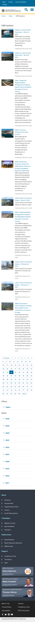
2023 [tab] (7, 440)
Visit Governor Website (8, 574)
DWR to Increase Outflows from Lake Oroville (21, 132)
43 (15, 376)
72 (3, 390)
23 (31, 365)
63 (31, 383)
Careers (6, 510)
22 (27, 365)
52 (19, 379)
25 (7, 369)
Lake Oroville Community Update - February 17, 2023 (23, 285)
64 (3, 386)
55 (31, 379)
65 (7, 386)
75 (15, 390)
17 (7, 365)
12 (18, 362)
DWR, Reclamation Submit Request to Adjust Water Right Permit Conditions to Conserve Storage (23, 308)
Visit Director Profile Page (8, 595)
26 (11, 369)
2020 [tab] (7, 461)
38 (27, 372)
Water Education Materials (13, 543)
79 (31, 390)
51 (15, 379)
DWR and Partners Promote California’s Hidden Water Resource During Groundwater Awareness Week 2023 (22, 166)
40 (3, 376)
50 (11, 379)
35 (15, 372)
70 (27, 386)
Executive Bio (8, 503)
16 (3, 365)
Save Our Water (9, 526)
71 (31, 386)
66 (11, 386)
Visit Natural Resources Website (10, 584)
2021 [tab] (7, 454)
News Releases (9, 540)
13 (22, 362)
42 (11, 376)
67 (15, 386)
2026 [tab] (7, 419)
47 (31, 376)
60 (19, 383)
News (10, 16)
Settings (4, 4)
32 (3, 372)
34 (11, 372)
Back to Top (5, 603)
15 (30, 362)
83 (15, 394)
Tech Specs (8, 559)
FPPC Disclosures (23, 610)
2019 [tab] (7, 469)
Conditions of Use (10, 556)
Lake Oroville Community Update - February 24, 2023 (23, 264)
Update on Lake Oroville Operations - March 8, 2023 (23, 55)
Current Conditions (20, 2)
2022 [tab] (7, 447)
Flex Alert (7, 530)
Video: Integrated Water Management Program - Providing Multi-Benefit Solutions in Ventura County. (23, 216)
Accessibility (6, 610)
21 (23, 365)
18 (11, 365)
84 (19, 394)
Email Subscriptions (11, 513)
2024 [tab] (7, 433)
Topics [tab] (7, 407)
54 (27, 379)
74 (11, 390)
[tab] (17, 407)
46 (27, 376)
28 (19, 369)
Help (6, 563)
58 (11, 383)
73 (7, 390)
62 (27, 383)
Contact (10, 2)
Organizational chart (11, 507)
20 (19, 365)
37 (23, 372)
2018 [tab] (7, 476)
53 (23, 379)
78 (27, 390)
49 (7, 379)
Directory (7, 500)
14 (26, 362)
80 (3, 394)
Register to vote (9, 523)
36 (19, 372)
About (4, 2)
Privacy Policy (6, 607)
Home (3, 16)
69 (23, 386)
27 (15, 369)
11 (14, 362)
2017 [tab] (7, 483)
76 (19, 390)
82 (11, 394)
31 (31, 369)
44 (19, 376)
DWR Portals (8, 546)
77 (23, 390)
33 (7, 372)
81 (7, 394)
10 (10, 362)
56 (3, 383)
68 (19, 386)
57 (7, 383)
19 (15, 365)
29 (23, 369)
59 (15, 383)
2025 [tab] (7, 426)
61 (23, 383)
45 (23, 376)
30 (27, 369)
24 (3, 369)
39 (31, 372)
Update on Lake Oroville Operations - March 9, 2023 (23, 32)
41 (7, 376)
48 (3, 379)
